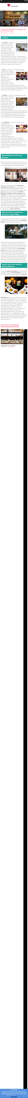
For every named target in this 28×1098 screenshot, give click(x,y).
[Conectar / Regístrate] (26, 0)
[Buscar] (24, 0)
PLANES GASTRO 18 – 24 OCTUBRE (8, 345)
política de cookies (15, 1094)
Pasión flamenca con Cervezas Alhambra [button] (12, 156)
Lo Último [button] (5, 38)
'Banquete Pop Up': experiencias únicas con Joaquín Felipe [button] (12, 213)
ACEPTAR (14, 1096)
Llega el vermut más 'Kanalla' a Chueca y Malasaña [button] (12, 265)
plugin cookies (24, 1095)
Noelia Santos (3, 346)
